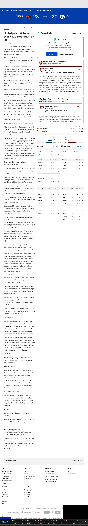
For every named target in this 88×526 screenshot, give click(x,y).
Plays (32, 28)
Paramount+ (27, 478)
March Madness (7, 481)
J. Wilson (40, 207)
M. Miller (40, 181)
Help (68, 471)
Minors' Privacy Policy (51, 476)
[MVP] (57, 511)
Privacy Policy (49, 474)
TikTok (4, 492)
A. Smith (64, 213)
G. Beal (63, 219)
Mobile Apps (6, 483)
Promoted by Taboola (76, 460)
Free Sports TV (6, 476)
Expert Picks (23, 28)
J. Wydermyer (65, 207)
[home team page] (62, 17)
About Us (26, 471)
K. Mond (64, 151)
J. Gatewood (41, 154)
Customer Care (71, 474)
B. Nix (39, 151)
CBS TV (26, 481)
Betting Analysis (7, 478)
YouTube (5, 490)
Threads (4, 501)
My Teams (27, 494)
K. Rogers (64, 197)
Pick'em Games (7, 471)
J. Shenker (40, 203)
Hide (5, 518)
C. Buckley (64, 200)
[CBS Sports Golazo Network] (58, 508)
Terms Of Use (49, 471)
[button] (3, 10)
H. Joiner (40, 200)
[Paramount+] (37, 512)
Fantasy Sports (6, 474)
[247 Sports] (13, 512)
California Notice (50, 481)
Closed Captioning (51, 479)
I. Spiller (64, 168)
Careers (26, 474)
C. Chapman (64, 216)
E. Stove (40, 175)
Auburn (42, 146)
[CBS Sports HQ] (41, 508)
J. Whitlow (40, 162)
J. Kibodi (64, 165)
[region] (75, 512)
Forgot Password (29, 497)
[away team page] (29, 17)
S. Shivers (40, 172)
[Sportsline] (26, 512)
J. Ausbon (64, 191)
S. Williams (40, 191)
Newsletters (27, 492)
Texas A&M (67, 146)
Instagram (5, 494)
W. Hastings (41, 210)
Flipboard (5, 504)
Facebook (5, 497)
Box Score (14, 28)
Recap (6, 28)
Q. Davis (64, 194)
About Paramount (29, 476)
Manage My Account (30, 490)
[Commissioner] (48, 511)
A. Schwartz (40, 165)
